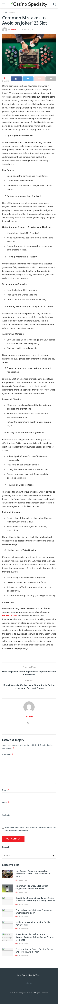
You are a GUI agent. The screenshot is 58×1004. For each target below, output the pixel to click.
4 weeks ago (22, 880)
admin (13, 29)
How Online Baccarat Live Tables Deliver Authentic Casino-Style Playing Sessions (35, 899)
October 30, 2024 (28, 29)
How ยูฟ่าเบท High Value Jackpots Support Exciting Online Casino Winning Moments (35, 937)
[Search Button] (53, 855)
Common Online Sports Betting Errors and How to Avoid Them (34, 950)
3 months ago (23, 955)
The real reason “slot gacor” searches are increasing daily (33, 911)
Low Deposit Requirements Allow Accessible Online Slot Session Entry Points (33, 874)
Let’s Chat (21, 975)
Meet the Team (34, 975)
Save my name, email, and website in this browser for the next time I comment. (30, 829)
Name (5, 789)
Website (6, 815)
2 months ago (23, 904)
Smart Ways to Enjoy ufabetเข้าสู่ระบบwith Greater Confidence (31, 887)
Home (4, 13)
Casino (12, 13)
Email (5, 802)
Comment (7, 754)
